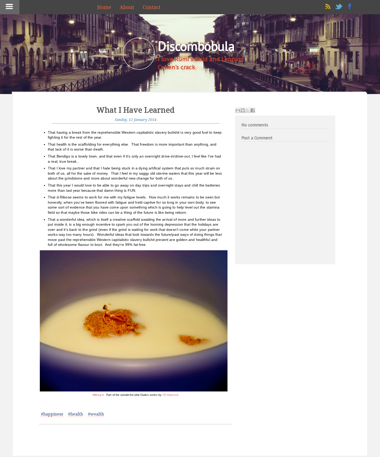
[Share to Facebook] (252, 110)
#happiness (52, 414)
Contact (152, 7)
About (127, 7)
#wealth (96, 414)
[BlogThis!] (242, 110)
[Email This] (237, 110)
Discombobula (196, 46)
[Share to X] (247, 110)
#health (75, 414)
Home (104, 7)
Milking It (98, 394)
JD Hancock (170, 394)
